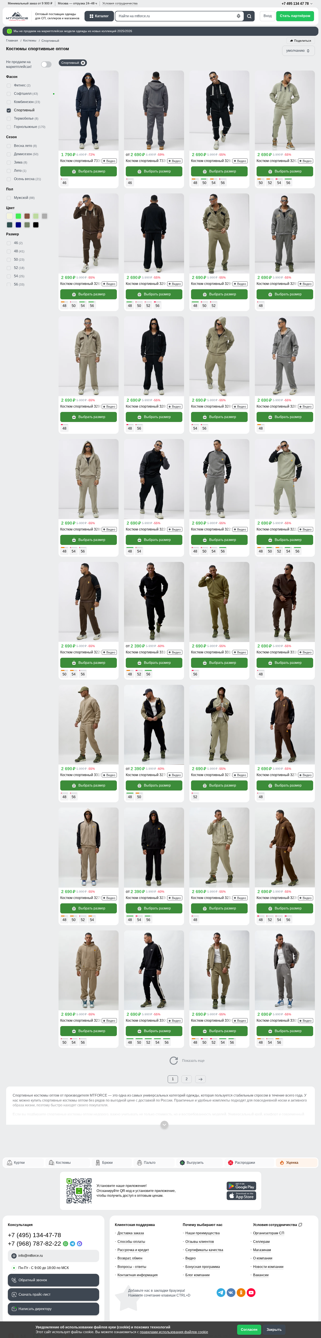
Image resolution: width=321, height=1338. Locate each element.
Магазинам (262, 1250)
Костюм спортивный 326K (81, 284)
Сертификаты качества (204, 1250)
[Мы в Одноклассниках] (241, 1292)
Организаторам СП (268, 1233)
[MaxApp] (80, 1243)
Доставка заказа (130, 1233)
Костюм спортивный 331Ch (148, 652)
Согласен (249, 1329)
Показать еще (193, 1060)
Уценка (292, 1162)
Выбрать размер (91, 171)
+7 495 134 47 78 (296, 3)
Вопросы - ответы (131, 1267)
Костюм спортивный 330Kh (213, 1020)
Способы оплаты (131, 1241)
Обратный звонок (33, 1280)
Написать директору (35, 1309)
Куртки (19, 1162)
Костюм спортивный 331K (278, 652)
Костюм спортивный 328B (81, 529)
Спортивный (70, 62)
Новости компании (268, 1267)
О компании (262, 1258)
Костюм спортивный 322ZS (279, 529)
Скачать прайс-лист (34, 1294)
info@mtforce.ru (30, 1255)
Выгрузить (195, 1162)
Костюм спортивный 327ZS (213, 775)
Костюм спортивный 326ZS (279, 161)
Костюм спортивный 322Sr (212, 529)
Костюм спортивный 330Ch (148, 1020)
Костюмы (63, 1162)
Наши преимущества (202, 1233)
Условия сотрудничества (275, 1225)
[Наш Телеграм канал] (221, 1292)
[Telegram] (73, 1243)
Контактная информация (137, 1275)
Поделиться (302, 40)
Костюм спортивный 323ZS (213, 898)
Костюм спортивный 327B (81, 898)
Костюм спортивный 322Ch (148, 529)
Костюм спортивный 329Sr (278, 284)
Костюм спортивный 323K (278, 898)
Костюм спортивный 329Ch (148, 284)
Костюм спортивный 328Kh (213, 406)
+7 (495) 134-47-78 (34, 1235)
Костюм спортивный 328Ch (148, 406)
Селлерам (261, 1241)
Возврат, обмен (129, 1258)
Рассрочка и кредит (133, 1250)
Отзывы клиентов (199, 1241)
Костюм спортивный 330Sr (278, 1020)
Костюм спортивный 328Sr (278, 406)
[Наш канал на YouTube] (251, 1292)
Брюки (107, 1162)
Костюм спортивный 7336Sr (148, 161)
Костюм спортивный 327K (278, 775)
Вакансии (261, 1275)
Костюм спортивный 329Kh (213, 284)
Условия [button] (120, 3)
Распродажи (245, 1162)
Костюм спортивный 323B (81, 1020)
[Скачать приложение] (241, 1186)
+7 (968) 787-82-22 (34, 1243)
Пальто (149, 1162)
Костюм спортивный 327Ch (148, 775)
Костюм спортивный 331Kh (213, 652)
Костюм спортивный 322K (81, 652)
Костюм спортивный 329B (81, 406)
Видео (190, 1258)
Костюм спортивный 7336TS (83, 161)
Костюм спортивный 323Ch (148, 898)
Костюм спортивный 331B (81, 775)
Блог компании (197, 1275)
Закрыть (274, 1329)
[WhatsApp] (66, 1243)
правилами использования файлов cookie (174, 1332)
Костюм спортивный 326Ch (213, 161)
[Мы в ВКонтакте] (231, 1292)
